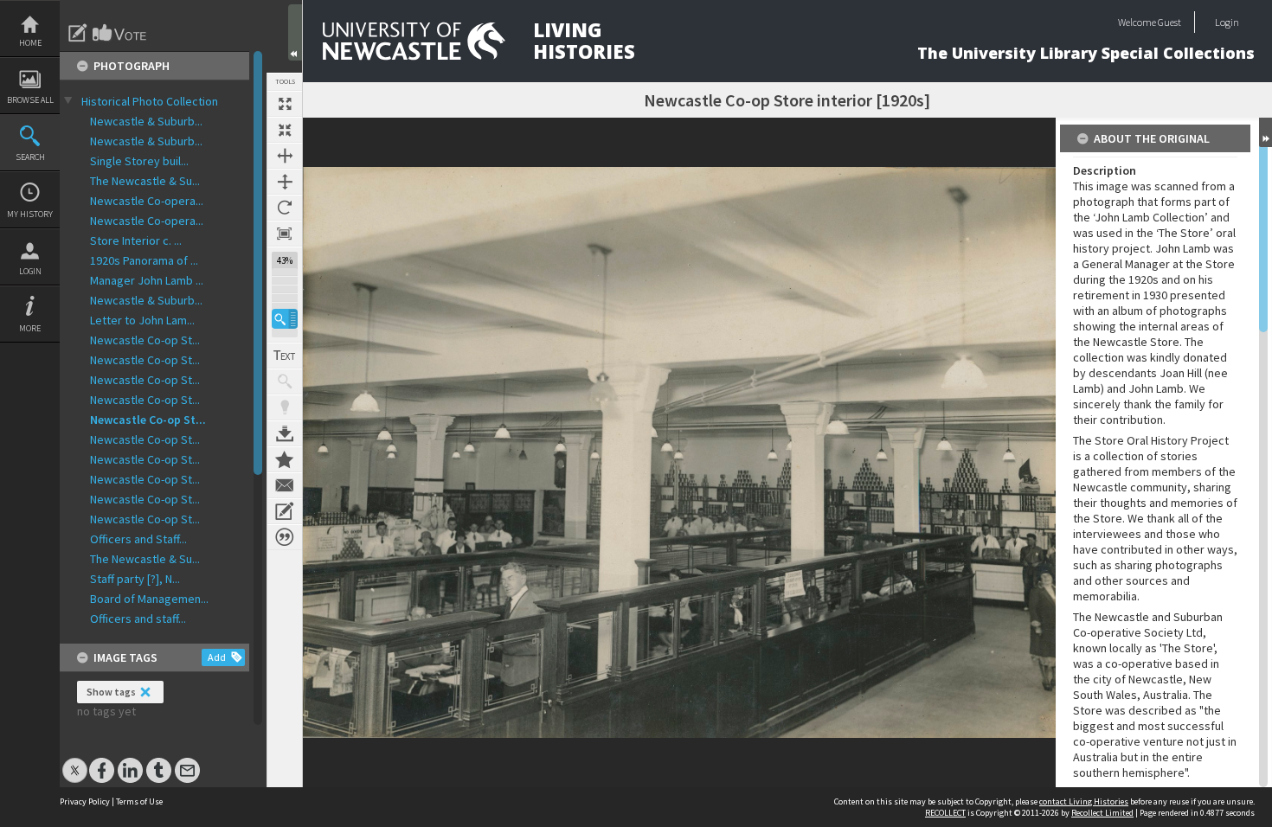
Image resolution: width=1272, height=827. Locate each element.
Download (284, 433)
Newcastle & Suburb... (146, 121)
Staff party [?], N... (135, 579)
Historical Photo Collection (149, 101)
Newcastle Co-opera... (146, 200)
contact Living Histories (1083, 801)
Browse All (30, 100)
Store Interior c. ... (136, 240)
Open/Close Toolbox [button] (295, 32)
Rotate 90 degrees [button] (284, 208)
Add (217, 657)
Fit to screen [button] (284, 130)
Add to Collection (284, 459)
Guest (1169, 22)
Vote (120, 32)
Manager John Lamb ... (146, 280)
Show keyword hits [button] (284, 381)
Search (30, 157)
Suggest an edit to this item (77, 32)
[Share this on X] (74, 761)
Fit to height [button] (284, 182)
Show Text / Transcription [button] (284, 356)
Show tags (111, 691)
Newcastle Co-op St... (145, 340)
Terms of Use (139, 801)
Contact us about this (284, 485)
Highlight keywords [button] (284, 407)
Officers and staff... (138, 618)
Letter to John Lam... (142, 320)
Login (30, 271)
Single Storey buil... (139, 161)
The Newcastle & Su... (145, 181)
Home (30, 42)
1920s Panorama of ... (144, 260)
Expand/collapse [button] (1265, 132)
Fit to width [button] (284, 156)
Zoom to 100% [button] (284, 234)
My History (30, 214)
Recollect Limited (1102, 812)
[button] (285, 319)
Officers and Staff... (138, 539)
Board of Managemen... (149, 598)
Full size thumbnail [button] (284, 104)
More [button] (30, 328)
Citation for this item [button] (284, 537)
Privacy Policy (85, 801)
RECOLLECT (945, 812)
